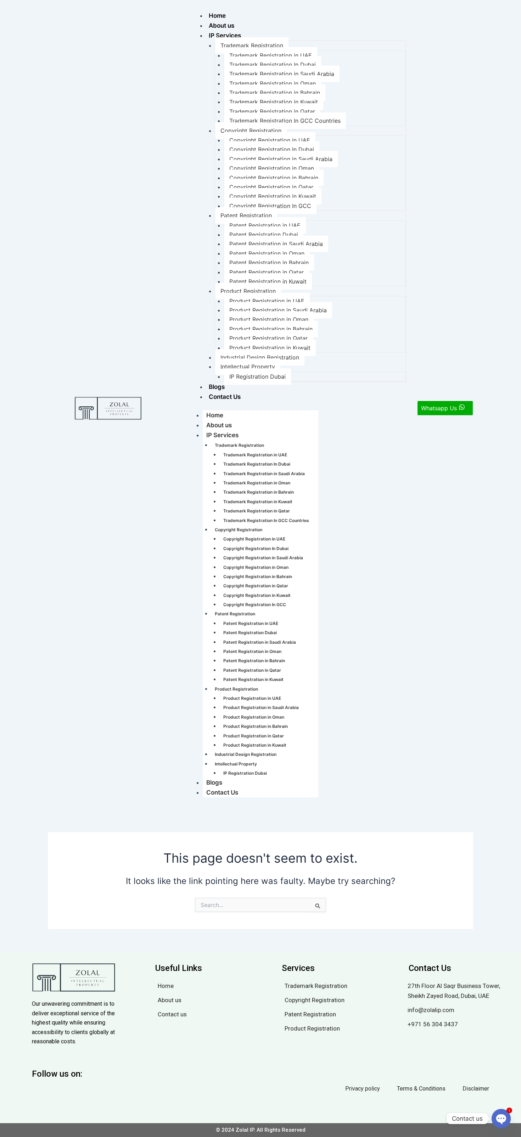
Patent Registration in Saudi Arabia (276, 243)
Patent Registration (246, 215)
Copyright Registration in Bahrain (273, 177)
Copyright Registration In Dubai (271, 149)
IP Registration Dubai (257, 376)
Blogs (217, 386)
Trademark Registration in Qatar (272, 111)
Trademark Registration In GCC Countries (285, 120)
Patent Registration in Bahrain (269, 262)
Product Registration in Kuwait (269, 347)
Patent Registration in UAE (265, 225)
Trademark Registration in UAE (270, 55)
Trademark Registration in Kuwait (273, 101)
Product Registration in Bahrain (271, 329)
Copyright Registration (250, 130)
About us (221, 25)
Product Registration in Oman (268, 319)
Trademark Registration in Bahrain (274, 92)
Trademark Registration (251, 45)
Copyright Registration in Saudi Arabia (280, 159)
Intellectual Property (247, 366)
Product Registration (248, 291)
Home (217, 15)
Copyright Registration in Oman (271, 168)
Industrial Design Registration (259, 357)
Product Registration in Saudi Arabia (278, 310)
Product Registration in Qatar (268, 338)
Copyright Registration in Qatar (271, 187)
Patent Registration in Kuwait (268, 281)
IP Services (225, 35)
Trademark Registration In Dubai (272, 64)
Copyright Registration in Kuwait (272, 196)
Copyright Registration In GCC (270, 205)
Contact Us (225, 396)
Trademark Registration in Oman (272, 83)
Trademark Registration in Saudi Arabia (281, 73)
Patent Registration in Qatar (266, 272)
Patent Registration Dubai (263, 234)
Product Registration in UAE (266, 300)
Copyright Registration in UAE (269, 140)
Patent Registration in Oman (266, 253)
